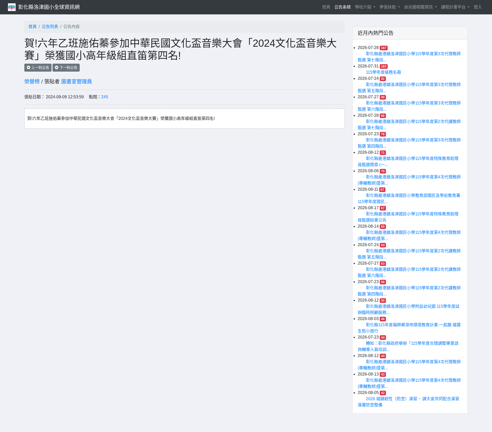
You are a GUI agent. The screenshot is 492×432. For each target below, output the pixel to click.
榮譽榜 (32, 81)
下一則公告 (67, 67)
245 (104, 97)
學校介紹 (363, 7)
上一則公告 (39, 67)
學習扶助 (388, 7)
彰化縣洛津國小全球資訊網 (49, 7)
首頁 (327, 7)
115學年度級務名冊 (383, 72)
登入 (478, 7)
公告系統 (342, 7)
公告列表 (50, 26)
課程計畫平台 (454, 7)
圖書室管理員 (76, 81)
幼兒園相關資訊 (419, 7)
